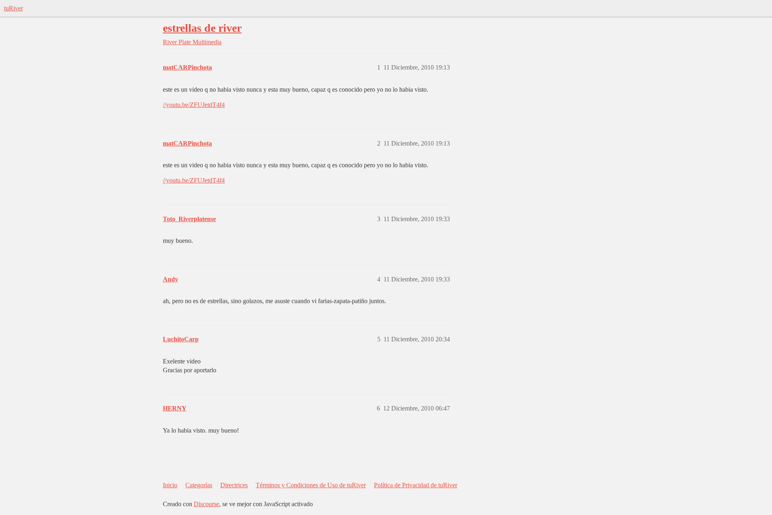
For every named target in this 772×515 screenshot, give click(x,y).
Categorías (198, 485)
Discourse (206, 504)
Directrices (234, 485)
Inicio (170, 485)
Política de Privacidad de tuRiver (415, 485)
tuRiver (13, 8)
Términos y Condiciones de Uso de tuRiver (311, 485)
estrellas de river (202, 28)
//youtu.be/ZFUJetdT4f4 (194, 104)
